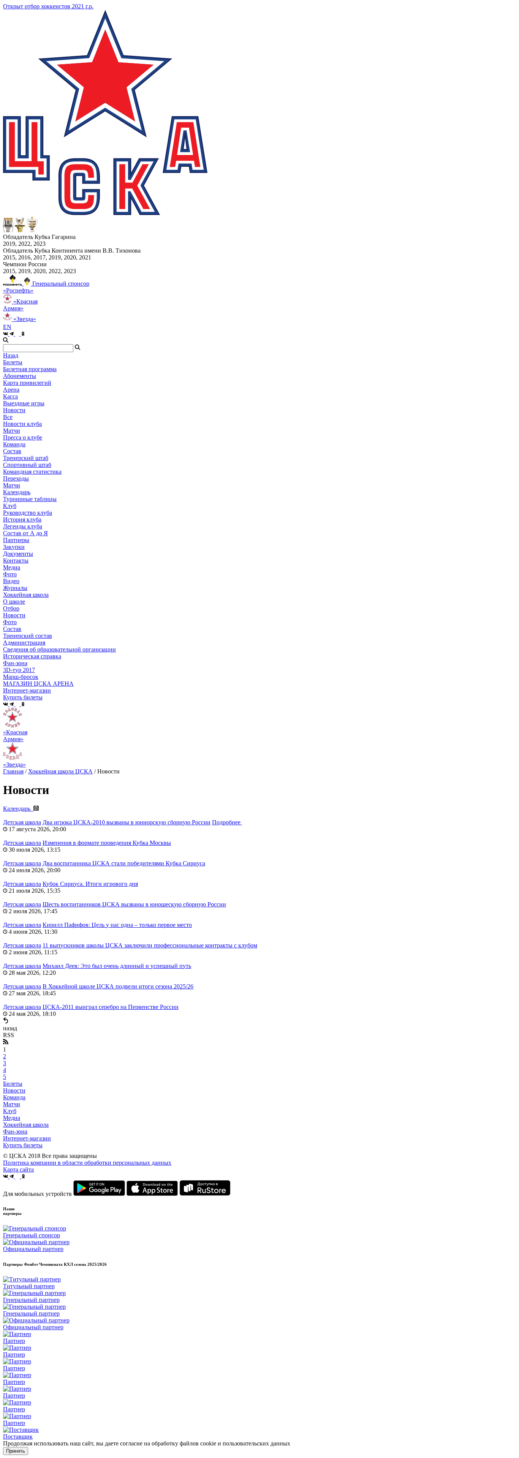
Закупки (14, 547)
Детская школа (22, 822)
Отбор (11, 608)
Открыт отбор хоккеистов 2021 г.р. (48, 6)
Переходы (16, 478)
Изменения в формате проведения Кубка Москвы (107, 843)
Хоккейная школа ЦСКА (60, 771)
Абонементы (19, 376)
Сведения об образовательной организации (59, 649)
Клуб (9, 1111)
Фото (10, 574)
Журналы (15, 588)
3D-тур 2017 (19, 670)
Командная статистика (32, 471)
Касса (10, 396)
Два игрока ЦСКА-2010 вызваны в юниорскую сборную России (126, 822)
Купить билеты (23, 1145)
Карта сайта (18, 1169)
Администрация (24, 642)
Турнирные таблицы (30, 499)
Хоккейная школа (26, 1124)
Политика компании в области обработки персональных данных (87, 1162)
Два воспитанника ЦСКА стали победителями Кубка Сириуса (124, 863)
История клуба (22, 519)
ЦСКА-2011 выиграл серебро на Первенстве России (111, 1007)
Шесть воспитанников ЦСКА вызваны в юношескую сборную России (134, 904)
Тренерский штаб (25, 458)
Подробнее (227, 822)
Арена (11, 389)
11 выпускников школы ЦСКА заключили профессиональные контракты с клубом (150, 945)
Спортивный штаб (27, 465)
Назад (10, 355)
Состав (12, 451)
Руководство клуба (27, 512)
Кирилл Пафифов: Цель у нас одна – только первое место (117, 925)
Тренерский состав (27, 636)
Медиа (11, 1118)
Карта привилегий (27, 383)
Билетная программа (30, 369)
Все (8, 417)
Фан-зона (15, 1131)
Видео (11, 581)
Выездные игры (23, 403)
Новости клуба (22, 424)
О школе (14, 601)
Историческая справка (32, 656)
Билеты (12, 1083)
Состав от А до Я (25, 533)
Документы (18, 553)
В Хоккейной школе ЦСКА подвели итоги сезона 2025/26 (118, 986)
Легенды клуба (22, 526)
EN (7, 327)
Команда (14, 1097)
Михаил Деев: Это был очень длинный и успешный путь (117, 966)
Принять (15, 1451)
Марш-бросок (20, 677)
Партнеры (16, 540)
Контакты (15, 560)
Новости (14, 615)
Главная (13, 771)
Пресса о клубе (22, 437)
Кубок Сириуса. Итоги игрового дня (90, 884)
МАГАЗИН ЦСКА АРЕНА (38, 683)
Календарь (16, 492)
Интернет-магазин (27, 1138)
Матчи (11, 430)
